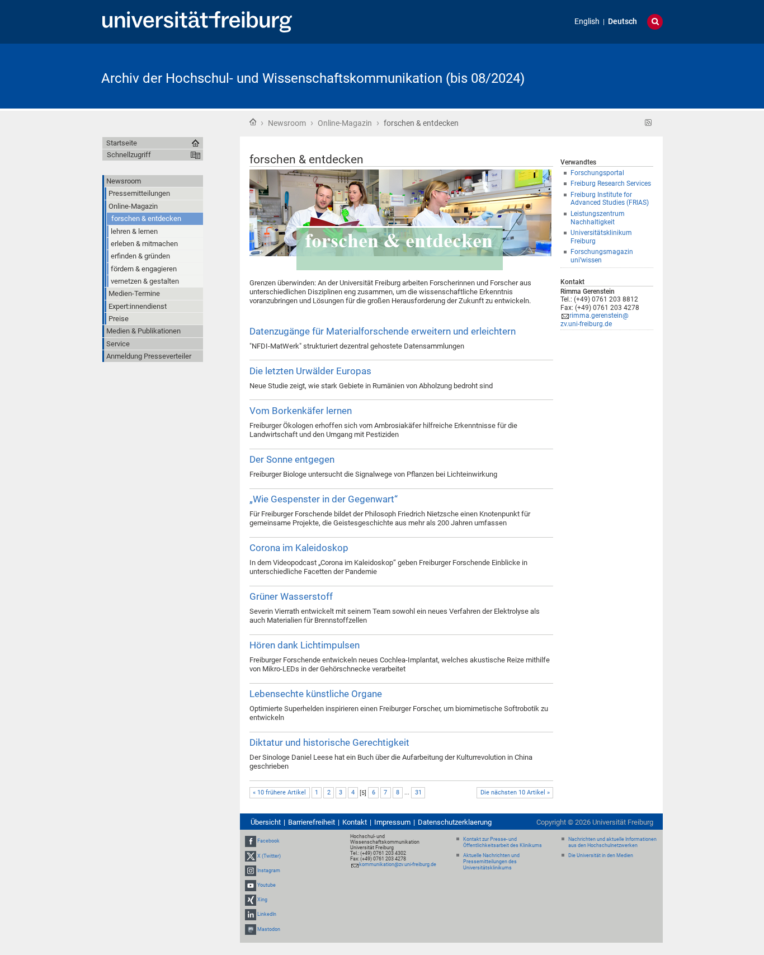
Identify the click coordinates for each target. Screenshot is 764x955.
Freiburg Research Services (610, 183)
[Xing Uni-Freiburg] (250, 899)
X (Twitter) (269, 856)
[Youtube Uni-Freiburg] (250, 885)
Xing (262, 899)
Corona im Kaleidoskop (298, 547)
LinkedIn (266, 915)
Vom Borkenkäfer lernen (300, 410)
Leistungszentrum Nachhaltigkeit (597, 218)
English (587, 21)
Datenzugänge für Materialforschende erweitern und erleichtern (382, 331)
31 (418, 792)
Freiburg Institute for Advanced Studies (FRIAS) (609, 199)
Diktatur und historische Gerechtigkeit (329, 742)
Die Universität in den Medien (600, 855)
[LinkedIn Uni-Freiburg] (250, 915)
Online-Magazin (345, 123)
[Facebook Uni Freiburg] (250, 841)
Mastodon (268, 929)
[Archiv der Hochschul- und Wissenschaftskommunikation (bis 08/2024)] (608, 75)
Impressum (392, 822)
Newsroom (287, 123)
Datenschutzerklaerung (455, 822)
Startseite (252, 122)
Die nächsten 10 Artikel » (515, 792)
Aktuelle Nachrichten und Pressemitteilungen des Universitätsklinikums (491, 862)
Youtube (266, 885)
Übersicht (266, 822)
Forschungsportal (597, 173)
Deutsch (622, 21)
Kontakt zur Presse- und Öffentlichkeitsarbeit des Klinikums (502, 842)
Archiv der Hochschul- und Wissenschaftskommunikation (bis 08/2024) (313, 78)
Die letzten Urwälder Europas (310, 371)
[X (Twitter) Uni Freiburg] (250, 856)
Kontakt (354, 822)
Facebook (268, 841)
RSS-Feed (648, 122)
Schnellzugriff (129, 154)
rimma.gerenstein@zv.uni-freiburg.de (594, 320)
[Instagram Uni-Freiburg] (250, 870)
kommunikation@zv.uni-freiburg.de (397, 864)
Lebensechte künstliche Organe (315, 693)
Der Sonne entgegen (291, 459)
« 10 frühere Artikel (279, 792)
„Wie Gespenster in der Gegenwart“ (323, 499)
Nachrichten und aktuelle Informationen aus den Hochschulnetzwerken (612, 842)
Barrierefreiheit (311, 822)
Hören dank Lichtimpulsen (304, 645)
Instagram (268, 870)
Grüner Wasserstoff (291, 596)
